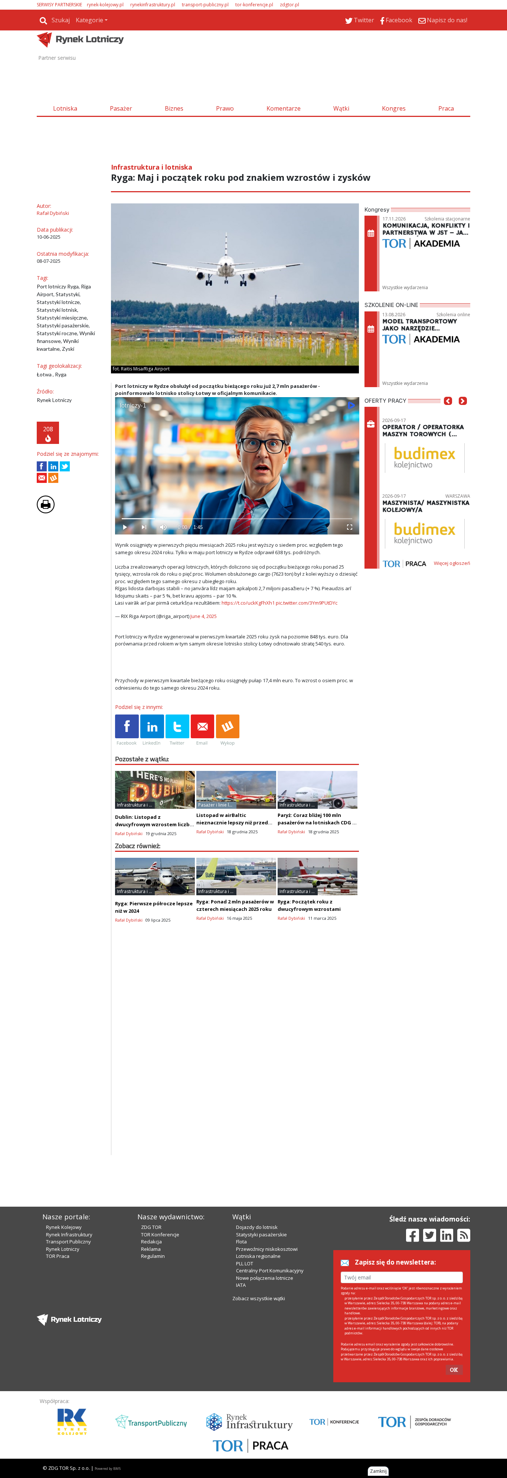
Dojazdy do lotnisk (257, 1227)
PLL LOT (244, 1263)
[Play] (124, 527)
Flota (241, 1241)
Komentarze (283, 108)
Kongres (394, 108)
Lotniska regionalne (258, 1256)
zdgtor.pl (289, 4)
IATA (241, 1285)
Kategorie (89, 20)
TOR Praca (57, 1256)
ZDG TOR (151, 1227)
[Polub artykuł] (42, 466)
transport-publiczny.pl (205, 4)
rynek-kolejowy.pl (105, 4)
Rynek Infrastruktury (69, 1234)
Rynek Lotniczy (62, 1249)
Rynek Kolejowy (64, 1227)
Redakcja (151, 1241)
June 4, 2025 (203, 616)
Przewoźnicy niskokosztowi (267, 1249)
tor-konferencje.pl (254, 4)
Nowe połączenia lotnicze (264, 1278)
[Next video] (144, 527)
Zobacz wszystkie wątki (258, 1298)
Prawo (225, 108)
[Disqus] (237, 1060)
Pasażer (121, 108)
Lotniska (65, 108)
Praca (446, 108)
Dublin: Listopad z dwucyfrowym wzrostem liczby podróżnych (153, 824)
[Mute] (163, 527)
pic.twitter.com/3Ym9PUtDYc (306, 602)
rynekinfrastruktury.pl (152, 4)
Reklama (151, 1249)
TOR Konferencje (160, 1234)
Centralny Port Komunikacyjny (270, 1270)
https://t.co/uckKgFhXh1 (248, 602)
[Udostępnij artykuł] (53, 466)
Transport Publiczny (68, 1241)
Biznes (174, 108)
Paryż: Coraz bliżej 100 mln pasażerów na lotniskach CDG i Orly (316, 822)
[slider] (237, 518)
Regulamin (153, 1256)
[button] (448, 412)
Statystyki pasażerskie (261, 1234)
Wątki (341, 108)
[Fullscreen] (349, 527)
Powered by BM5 (108, 1468)
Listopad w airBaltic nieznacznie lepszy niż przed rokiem (232, 822)
